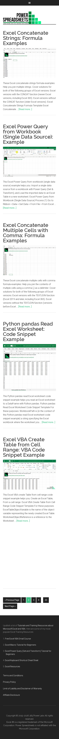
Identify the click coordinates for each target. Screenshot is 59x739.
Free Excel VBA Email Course (18, 639)
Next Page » (10, 606)
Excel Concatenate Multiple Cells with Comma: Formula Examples (25, 232)
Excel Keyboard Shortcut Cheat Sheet (21, 660)
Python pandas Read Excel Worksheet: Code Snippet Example (28, 331)
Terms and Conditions (13, 675)
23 (46, 600)
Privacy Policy (9, 682)
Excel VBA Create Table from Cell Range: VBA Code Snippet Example (24, 447)
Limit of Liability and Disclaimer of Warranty (22, 688)
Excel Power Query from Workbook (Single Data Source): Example (28, 134)
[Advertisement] (29, 557)
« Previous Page (12, 600)
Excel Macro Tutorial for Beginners (20, 645)
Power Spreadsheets (29, 17)
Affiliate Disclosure (11, 695)
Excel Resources (12, 666)
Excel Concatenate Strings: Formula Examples (25, 38)
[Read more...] (25, 109)
